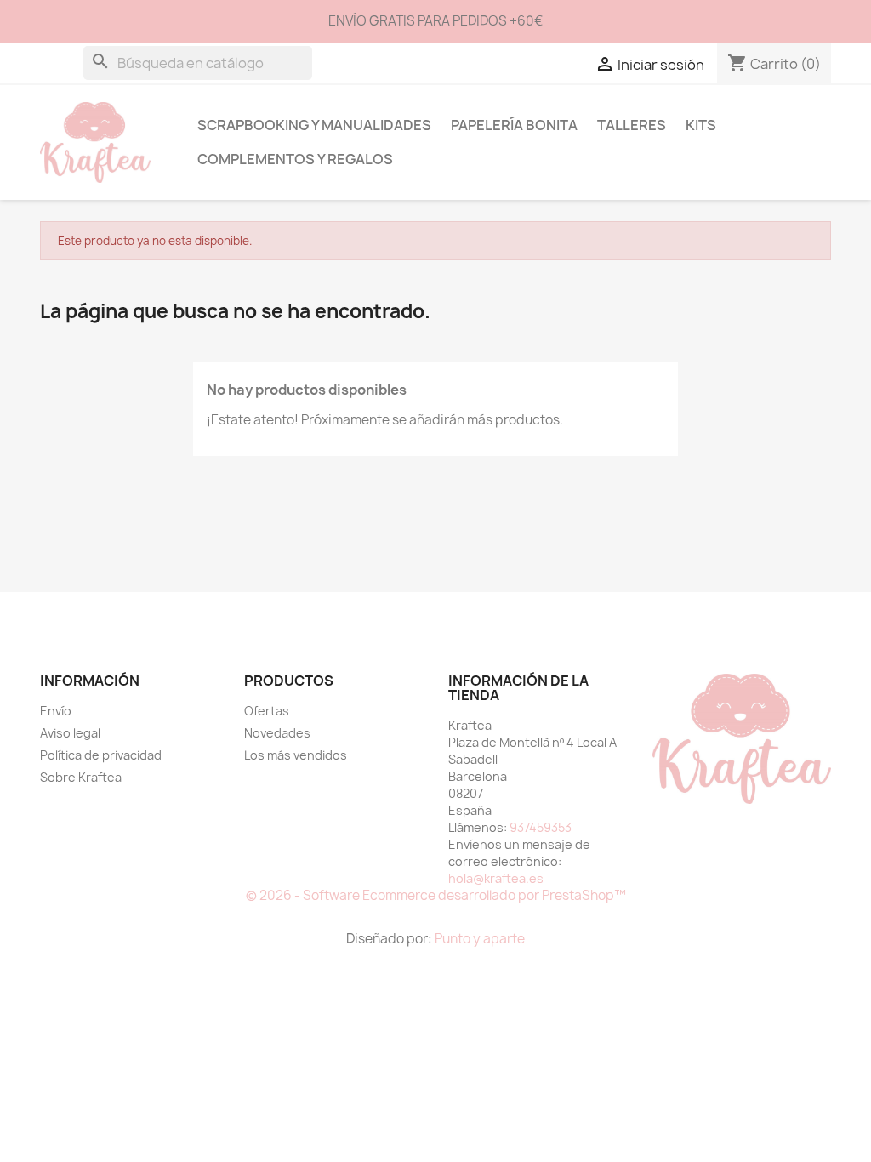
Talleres (631, 125)
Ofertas (266, 711)
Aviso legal (70, 733)
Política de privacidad (101, 755)
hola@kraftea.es (496, 878)
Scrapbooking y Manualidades (314, 125)
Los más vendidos (295, 755)
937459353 (541, 827)
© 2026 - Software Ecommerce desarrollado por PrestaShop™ (436, 895)
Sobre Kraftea (81, 777)
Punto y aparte (480, 939)
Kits (701, 125)
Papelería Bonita (514, 125)
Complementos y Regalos (295, 159)
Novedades (277, 733)
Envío (55, 711)
